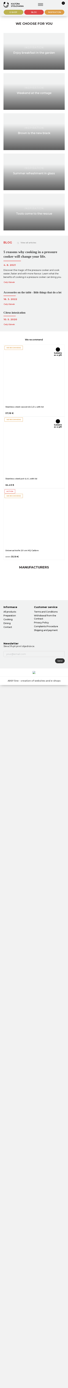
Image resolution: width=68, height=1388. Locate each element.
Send (59, 661)
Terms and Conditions (46, 611)
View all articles (28, 242)
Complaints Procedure (46, 626)
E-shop (13, 12)
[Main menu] (40, 5)
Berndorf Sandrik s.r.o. (13, 4)
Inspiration (54, 12)
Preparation (9, 615)
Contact (7, 627)
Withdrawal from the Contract (45, 617)
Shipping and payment (46, 630)
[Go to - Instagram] (12, 634)
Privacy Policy (41, 622)
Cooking (8, 619)
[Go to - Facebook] (6, 634)
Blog (34, 12)
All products (9, 611)
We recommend (34, 339)
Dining (7, 623)
